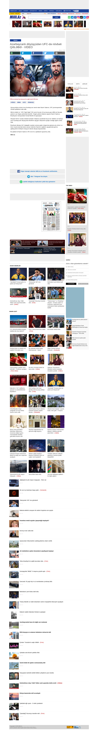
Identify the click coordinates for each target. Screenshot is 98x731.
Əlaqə (12, 13)
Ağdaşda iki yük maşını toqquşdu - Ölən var (33, 480)
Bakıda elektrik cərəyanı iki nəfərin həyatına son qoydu (36, 510)
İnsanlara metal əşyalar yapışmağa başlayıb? (34, 520)
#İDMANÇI (31, 102)
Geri (10, 24)
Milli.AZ (15, 17)
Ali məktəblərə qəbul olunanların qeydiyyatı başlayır (37, 551)
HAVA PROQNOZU (52, 13)
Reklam (17, 13)
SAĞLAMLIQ (59, 10)
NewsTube (68, 10)
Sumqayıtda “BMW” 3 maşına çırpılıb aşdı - (35, 571)
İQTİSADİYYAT (33, 10)
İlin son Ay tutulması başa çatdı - (33, 490)
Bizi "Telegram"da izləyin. (39, 176)
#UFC (24, 102)
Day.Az (59, 13)
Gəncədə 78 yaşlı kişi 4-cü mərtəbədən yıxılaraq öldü (36, 581)
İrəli (88, 24)
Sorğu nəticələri (83, 283)
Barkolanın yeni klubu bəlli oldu (29, 591)
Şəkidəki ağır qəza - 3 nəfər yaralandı (31, 703)
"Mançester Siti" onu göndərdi (29, 500)
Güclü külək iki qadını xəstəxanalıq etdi (32, 663)
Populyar (70, 84)
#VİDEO (13, 102)
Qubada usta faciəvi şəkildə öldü (30, 652)
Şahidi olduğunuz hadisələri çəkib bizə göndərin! (39, 181)
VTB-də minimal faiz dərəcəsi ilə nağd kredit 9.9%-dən (24, 99)
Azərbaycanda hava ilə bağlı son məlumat (33, 622)
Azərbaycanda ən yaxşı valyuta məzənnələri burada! (77, 29)
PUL (45, 13)
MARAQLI (51, 10)
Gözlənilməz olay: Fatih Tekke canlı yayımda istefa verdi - (41, 683)
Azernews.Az (71, 13)
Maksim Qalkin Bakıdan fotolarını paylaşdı (32, 612)
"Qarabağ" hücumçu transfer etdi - (32, 713)
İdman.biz (78, 13)
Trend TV (29, 13)
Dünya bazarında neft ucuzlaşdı (30, 693)
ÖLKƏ (20, 10)
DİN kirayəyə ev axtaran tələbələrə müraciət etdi (35, 632)
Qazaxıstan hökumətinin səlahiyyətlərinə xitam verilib (36, 541)
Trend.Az (64, 13)
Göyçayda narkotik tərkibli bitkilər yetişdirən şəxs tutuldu (37, 673)
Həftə (77, 84)
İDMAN (40, 10)
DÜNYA (45, 10)
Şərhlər (84, 84)
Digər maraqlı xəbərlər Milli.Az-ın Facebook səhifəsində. (39, 171)
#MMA (19, 102)
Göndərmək (71, 283)
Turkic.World (85, 13)
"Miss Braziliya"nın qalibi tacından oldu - (34, 561)
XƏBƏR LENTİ (13, 10)
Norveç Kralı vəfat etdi (26, 530)
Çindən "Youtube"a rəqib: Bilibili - (32, 642)
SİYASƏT (26, 10)
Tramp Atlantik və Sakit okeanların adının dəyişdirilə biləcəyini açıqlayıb (41, 602)
